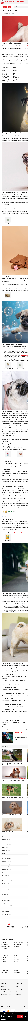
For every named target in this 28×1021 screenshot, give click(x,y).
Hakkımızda (3, 986)
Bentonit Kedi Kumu (5, 968)
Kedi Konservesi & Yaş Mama (6, 953)
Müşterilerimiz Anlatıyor (6, 994)
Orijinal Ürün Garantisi (6, 989)
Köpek (9, 10)
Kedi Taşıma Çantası (5, 957)
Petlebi (3, 909)
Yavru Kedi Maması (5, 944)
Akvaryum (4, 872)
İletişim (2, 997)
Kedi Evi (15, 957)
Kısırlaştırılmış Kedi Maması (6, 946)
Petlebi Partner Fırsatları (6, 991)
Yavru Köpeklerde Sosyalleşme (18, 532)
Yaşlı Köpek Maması (18, 972)
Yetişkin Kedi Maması (5, 948)
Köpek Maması (17, 965)
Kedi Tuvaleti (3, 961)
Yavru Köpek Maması (18, 968)
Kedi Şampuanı (17, 959)
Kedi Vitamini (16, 946)
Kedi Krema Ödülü (4, 970)
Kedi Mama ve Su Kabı (18, 942)
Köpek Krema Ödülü (5, 972)
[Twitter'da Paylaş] (26, 45)
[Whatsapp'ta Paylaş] (27, 45)
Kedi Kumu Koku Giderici (18, 944)
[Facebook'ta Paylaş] (24, 45)
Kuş (16, 10)
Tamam (20, 1016)
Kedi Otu (15, 955)
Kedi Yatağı (16, 950)
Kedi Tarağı (16, 953)
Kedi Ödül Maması (4, 955)
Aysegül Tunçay (19, 732)
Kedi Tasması (16, 948)
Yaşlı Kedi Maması (17, 970)
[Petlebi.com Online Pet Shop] (7, 6)
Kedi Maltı (16, 961)
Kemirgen (23, 10)
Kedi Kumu (3, 950)
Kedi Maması (3, 942)
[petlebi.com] (1, 13)
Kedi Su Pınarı (3, 965)
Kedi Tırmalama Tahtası (6, 963)
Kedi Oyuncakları (4, 959)
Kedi (3, 10)
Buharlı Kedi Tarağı (17, 963)
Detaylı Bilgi (3, 1019)
